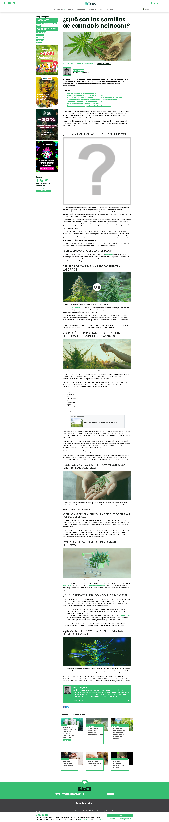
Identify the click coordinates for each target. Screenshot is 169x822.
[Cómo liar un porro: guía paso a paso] (72, 758)
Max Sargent (78, 71)
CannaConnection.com (90, 3)
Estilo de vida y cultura (46, 23)
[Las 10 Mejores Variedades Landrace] (77, 422)
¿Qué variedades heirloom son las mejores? (83, 104)
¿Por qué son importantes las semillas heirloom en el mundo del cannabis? (95, 97)
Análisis (40, 35)
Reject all (112, 819)
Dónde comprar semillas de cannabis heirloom (84, 102)
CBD (38, 26)
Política (40, 40)
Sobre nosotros (75, 810)
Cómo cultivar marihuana (43, 20)
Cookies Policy (98, 819)
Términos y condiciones (109, 810)
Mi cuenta (73, 812)
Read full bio (78, 700)
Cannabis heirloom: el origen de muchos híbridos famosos (89, 106)
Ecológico (109, 255)
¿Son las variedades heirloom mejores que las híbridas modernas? (92, 100)
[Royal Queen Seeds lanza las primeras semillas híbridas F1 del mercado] (72, 724)
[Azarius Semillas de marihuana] (47, 92)
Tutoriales (41, 32)
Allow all (120, 816)
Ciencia (40, 37)
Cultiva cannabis (88, 812)
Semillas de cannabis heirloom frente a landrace (85, 95)
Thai (68, 609)
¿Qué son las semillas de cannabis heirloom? (83, 93)
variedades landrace (74, 308)
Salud (39, 42)
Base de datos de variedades (92, 810)
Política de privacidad (109, 812)
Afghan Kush (124, 616)
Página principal (68, 64)
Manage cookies (125, 819)
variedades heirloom (97, 586)
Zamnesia (67, 586)
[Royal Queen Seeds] (47, 124)
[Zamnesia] (47, 60)
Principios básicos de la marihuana (46, 29)
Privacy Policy (85, 819)
